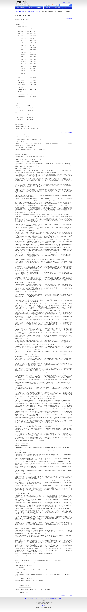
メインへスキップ (34, 3)
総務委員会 (38, 11)
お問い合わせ (61, 598)
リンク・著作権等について (52, 598)
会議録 (32, 11)
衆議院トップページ (20, 11)
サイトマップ (64, 2)
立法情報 (28, 11)
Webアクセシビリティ (40, 598)
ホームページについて (30, 598)
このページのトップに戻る (66, 132)
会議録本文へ (69, 18)
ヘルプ (69, 2)
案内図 (43, 605)
